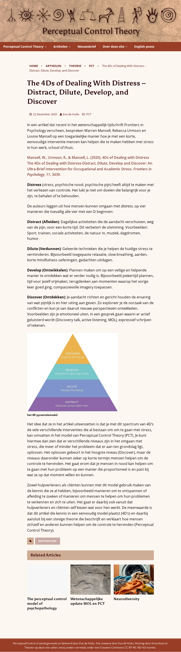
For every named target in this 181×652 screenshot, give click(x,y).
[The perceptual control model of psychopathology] (47, 580)
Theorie (75, 66)
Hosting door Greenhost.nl (151, 643)
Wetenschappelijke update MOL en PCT (87, 601)
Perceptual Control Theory (23, 46)
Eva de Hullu (71, 114)
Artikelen (60, 46)
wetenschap (47, 541)
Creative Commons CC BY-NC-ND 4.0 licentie (127, 647)
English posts (144, 46)
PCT (88, 114)
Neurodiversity (126, 599)
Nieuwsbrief (86, 46)
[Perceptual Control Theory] (90, 38)
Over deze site (113, 46)
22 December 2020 (45, 114)
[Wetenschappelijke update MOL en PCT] (90, 580)
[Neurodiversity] (134, 580)
